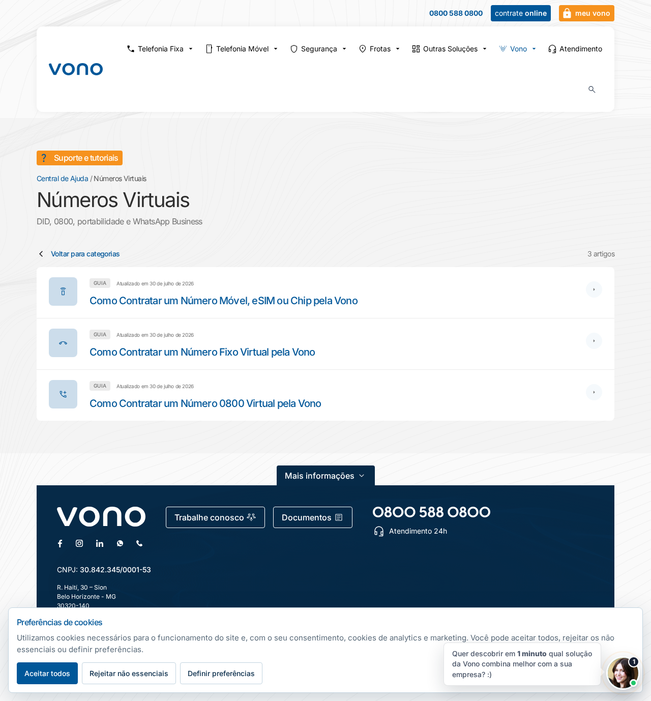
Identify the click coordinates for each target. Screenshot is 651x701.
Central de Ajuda (62, 178)
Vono (518, 48)
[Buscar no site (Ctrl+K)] (592, 89)
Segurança (319, 48)
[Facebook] (60, 543)
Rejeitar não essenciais (129, 673)
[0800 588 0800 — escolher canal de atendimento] (431, 512)
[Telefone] (139, 543)
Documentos (307, 517)
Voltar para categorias (85, 253)
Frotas (380, 48)
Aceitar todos (47, 673)
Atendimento (580, 48)
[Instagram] (79, 543)
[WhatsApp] (120, 543)
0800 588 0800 (456, 13)
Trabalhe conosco (209, 517)
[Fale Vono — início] (76, 69)
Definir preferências (221, 673)
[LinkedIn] (99, 543)
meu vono (592, 13)
